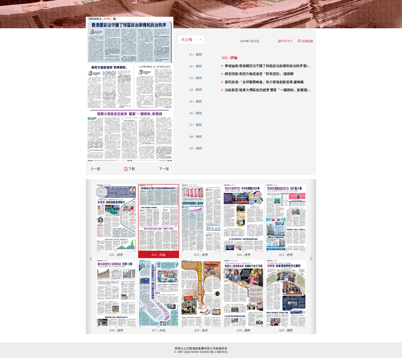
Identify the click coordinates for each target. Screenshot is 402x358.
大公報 (186, 39)
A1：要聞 (195, 54)
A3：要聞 (195, 78)
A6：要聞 (195, 113)
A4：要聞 (195, 89)
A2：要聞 (195, 66)
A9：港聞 (195, 148)
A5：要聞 (195, 101)
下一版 (164, 169)
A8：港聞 (195, 136)
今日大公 (287, 41)
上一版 (95, 169)
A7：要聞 (195, 125)
